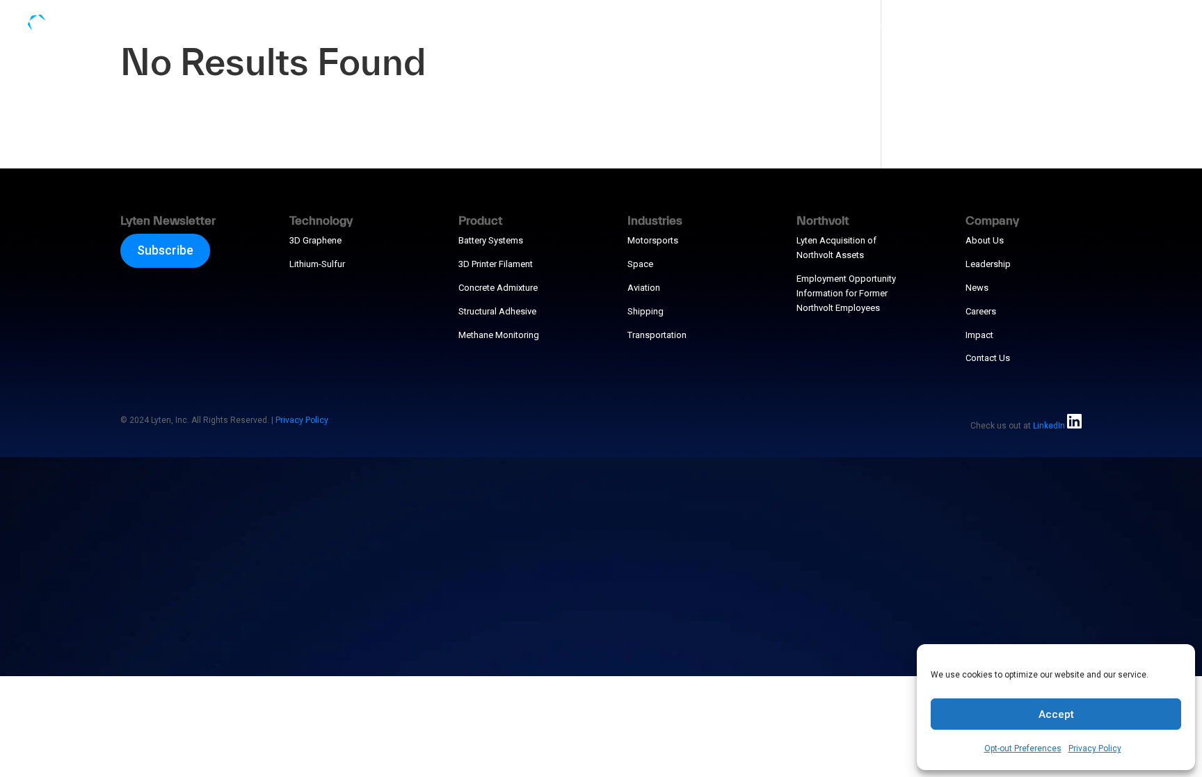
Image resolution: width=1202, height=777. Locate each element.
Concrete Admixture (498, 287)
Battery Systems (490, 240)
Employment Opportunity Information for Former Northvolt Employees (846, 293)
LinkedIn (1049, 426)
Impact (979, 335)
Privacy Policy (1094, 748)
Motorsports (652, 240)
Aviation (643, 287)
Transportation (657, 335)
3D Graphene (315, 240)
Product (876, 26)
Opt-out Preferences (1022, 748)
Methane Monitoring (498, 335)
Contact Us (987, 358)
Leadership (988, 264)
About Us (984, 240)
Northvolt (1025, 26)
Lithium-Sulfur (317, 264)
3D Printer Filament (495, 264)
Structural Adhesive (497, 311)
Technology (800, 26)
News (976, 287)
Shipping (645, 311)
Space (640, 264)
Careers (980, 311)
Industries (949, 26)
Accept (1056, 714)
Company (1105, 26)
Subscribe (165, 250)
